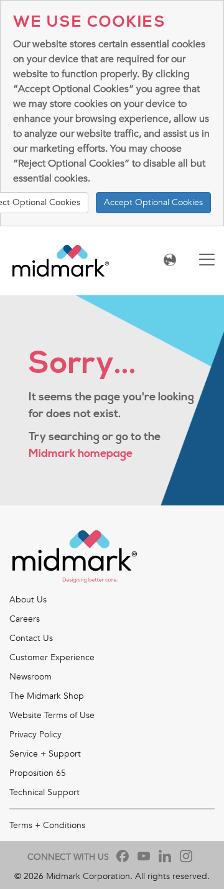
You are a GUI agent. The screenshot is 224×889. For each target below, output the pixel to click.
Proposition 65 (37, 773)
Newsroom (30, 677)
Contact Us (31, 638)
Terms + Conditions (47, 825)
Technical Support (44, 792)
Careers (24, 619)
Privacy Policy (35, 734)
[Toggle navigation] (207, 261)
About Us (28, 600)
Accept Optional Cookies (153, 202)
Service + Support (45, 754)
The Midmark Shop (46, 696)
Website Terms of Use (52, 715)
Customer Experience (52, 657)
